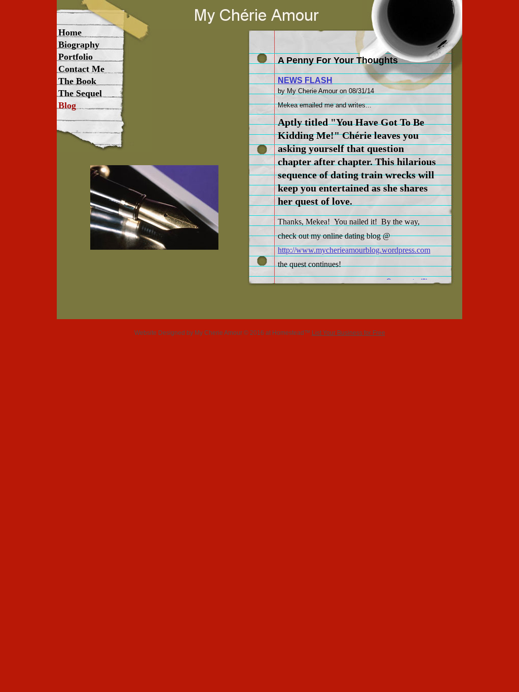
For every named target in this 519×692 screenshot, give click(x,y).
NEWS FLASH (305, 80)
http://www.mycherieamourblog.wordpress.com (354, 250)
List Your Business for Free (348, 332)
